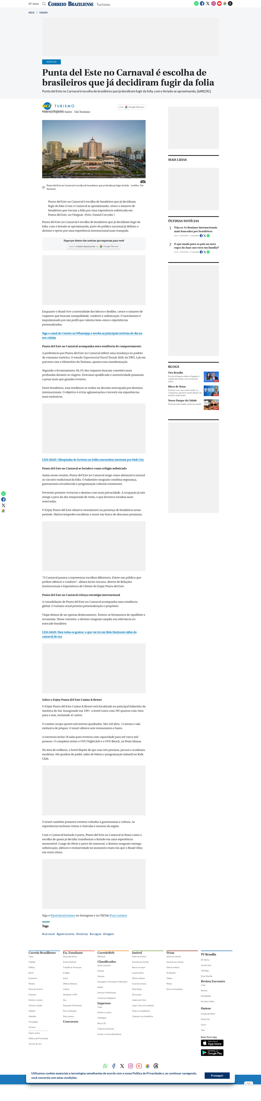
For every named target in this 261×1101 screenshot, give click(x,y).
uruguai (96, 934)
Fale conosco (68, 1016)
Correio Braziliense (42, 953)
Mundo (32, 983)
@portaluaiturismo (62, 915)
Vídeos (169, 978)
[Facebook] (202, 5)
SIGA (121, 107)
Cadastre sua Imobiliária (142, 1016)
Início (32, 12)
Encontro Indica (207, 1001)
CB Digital (101, 1018)
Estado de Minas (208, 1014)
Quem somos (34, 1033)
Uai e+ (203, 1024)
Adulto (100, 987)
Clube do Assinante (105, 1029)
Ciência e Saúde (35, 1005)
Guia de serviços (139, 983)
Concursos (70, 1021)
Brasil (31, 973)
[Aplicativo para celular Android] (212, 1053)
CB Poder (205, 970)
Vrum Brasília (206, 976)
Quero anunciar (104, 965)
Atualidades (206, 996)
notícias (83, 934)
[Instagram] (213, 5)
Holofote (32, 1016)
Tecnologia (33, 1022)
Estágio (66, 973)
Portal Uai (205, 1019)
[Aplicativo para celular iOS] (212, 1043)
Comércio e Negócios (106, 998)
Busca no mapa (138, 967)
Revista (204, 990)
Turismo (43, 12)
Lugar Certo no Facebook (143, 1005)
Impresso (104, 1003)
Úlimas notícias (138, 978)
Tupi (203, 1030)
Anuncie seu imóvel (140, 962)
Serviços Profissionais (106, 992)
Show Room (137, 989)
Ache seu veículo (173, 956)
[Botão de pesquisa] (43, 3)
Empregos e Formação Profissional (112, 982)
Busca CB (101, 1023)
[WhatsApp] (196, 5)
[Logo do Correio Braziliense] (70, 4)
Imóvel (137, 953)
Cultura (66, 989)
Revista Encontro (213, 981)
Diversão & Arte (36, 989)
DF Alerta (205, 960)
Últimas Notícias (70, 983)
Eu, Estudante (73, 953)
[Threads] (230, 5)
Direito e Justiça (36, 1000)
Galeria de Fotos (139, 1000)
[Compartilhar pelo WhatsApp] (208, 236)
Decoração (136, 994)
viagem (109, 934)
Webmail (101, 956)
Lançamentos (138, 973)
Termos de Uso (35, 1044)
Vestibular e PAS (70, 994)
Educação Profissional (72, 1005)
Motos (169, 983)
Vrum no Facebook (174, 989)
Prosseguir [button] (217, 1075)
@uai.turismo (118, 915)
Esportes (32, 994)
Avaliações (171, 973)
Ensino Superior (69, 962)
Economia (33, 978)
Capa (31, 956)
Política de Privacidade (38, 1038)
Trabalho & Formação (72, 967)
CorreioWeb (105, 953)
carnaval (49, 934)
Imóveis (100, 971)
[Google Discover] (225, 3)
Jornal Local (206, 965)
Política (32, 967)
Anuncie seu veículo (174, 962)
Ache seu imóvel (139, 956)
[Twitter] (208, 5)
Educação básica (70, 956)
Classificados (106, 961)
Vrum (170, 953)
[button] (78, 1078)
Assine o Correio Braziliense (109, 1034)
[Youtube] (219, 5)
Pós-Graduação (69, 1011)
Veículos (101, 976)
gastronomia (66, 934)
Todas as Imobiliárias (141, 1011)
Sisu (64, 1000)
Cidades (32, 962)
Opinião (32, 1011)
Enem (65, 978)
